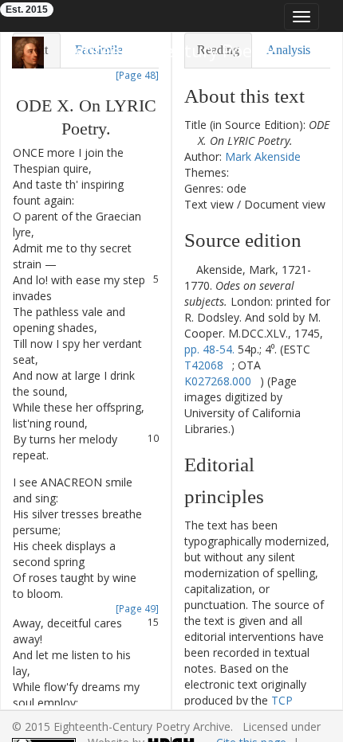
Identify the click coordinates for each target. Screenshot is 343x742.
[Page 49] (137, 608)
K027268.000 (217, 381)
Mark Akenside (263, 156)
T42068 (203, 365)
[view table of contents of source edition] (188, 269)
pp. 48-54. (209, 349)
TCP (282, 700)
